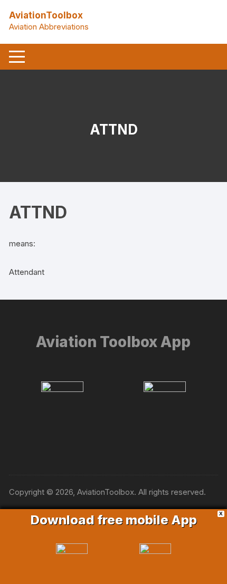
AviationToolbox (46, 15)
